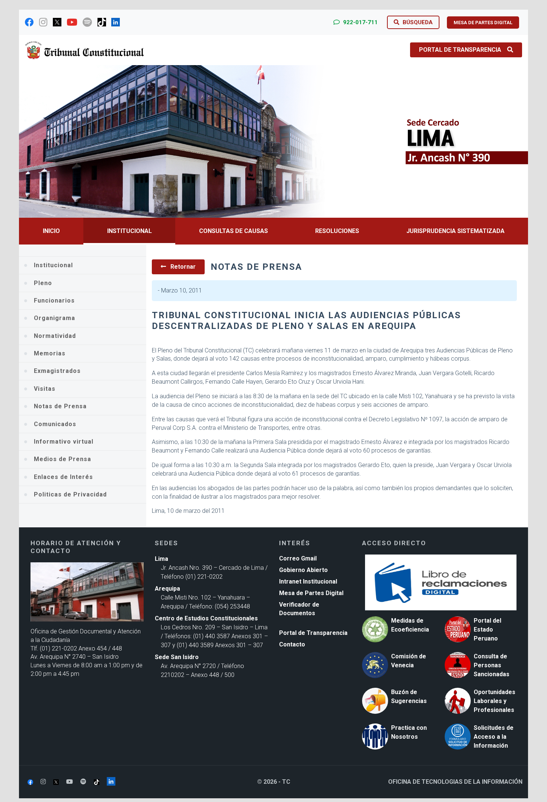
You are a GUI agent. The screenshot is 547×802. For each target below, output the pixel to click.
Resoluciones (337, 230)
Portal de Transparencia (460, 49)
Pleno (43, 283)
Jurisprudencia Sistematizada (455, 230)
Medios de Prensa (62, 459)
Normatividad (55, 335)
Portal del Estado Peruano (487, 629)
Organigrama (54, 318)
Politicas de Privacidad (70, 494)
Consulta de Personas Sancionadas (491, 665)
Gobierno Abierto (303, 569)
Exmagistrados (57, 370)
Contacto (292, 644)
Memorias (49, 353)
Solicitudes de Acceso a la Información (494, 736)
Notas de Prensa (60, 406)
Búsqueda (417, 22)
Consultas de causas (233, 230)
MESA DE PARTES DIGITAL (483, 22)
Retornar (182, 266)
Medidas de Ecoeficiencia (410, 625)
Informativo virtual (63, 441)
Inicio (51, 230)
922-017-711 (360, 22)
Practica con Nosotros (409, 732)
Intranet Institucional (308, 581)
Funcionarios (54, 300)
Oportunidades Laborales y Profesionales (494, 700)
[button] (57, 141)
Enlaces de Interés (63, 476)
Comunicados (55, 424)
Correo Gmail (298, 558)
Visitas (44, 388)
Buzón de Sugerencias (409, 696)
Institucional (129, 230)
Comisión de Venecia (408, 661)
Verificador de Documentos (299, 609)
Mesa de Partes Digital (311, 593)
